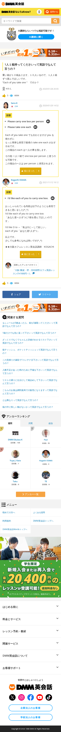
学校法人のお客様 (30, 717)
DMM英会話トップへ (43, 520)
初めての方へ (8, 512)
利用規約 (6, 520)
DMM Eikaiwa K (15, 439)
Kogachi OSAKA (45, 460)
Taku (15, 481)
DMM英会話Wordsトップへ (15, 529)
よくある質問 (39, 512)
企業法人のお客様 (30, 707)
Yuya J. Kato (15, 460)
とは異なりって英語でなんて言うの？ (20, 400)
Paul (46, 440)
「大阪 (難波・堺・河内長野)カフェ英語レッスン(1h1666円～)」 (34, 272)
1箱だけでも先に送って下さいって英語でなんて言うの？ (29, 332)
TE (46, 481)
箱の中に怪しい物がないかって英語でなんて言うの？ (27, 406)
